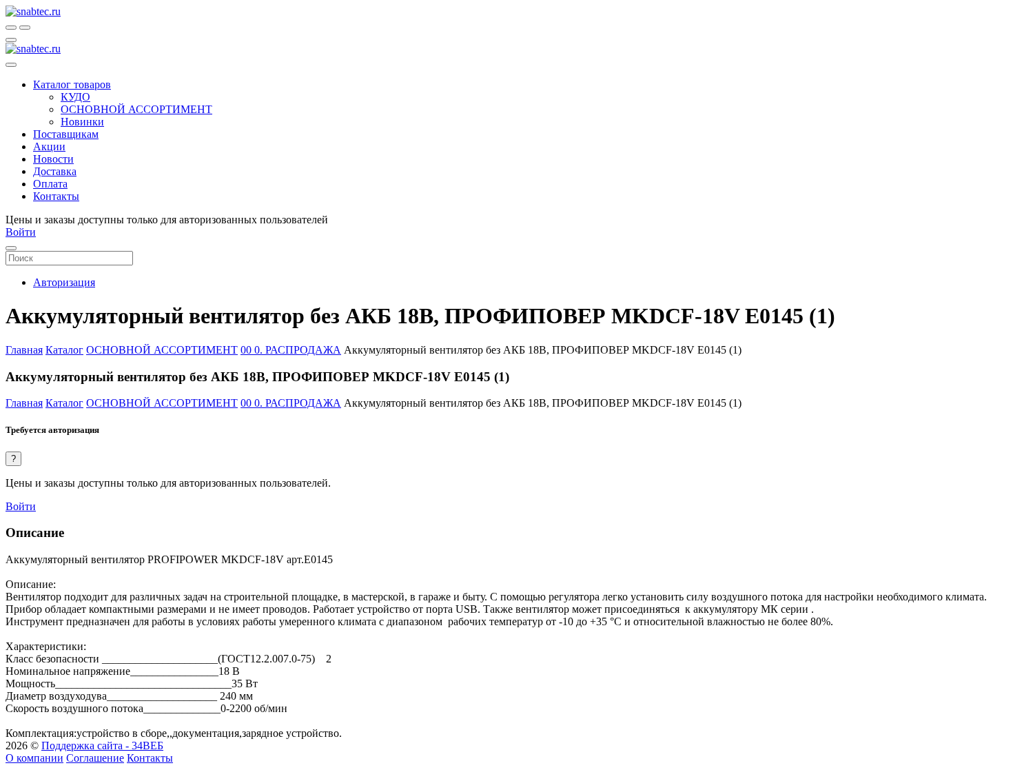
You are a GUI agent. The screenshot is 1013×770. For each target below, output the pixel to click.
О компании (34, 758)
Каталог (64, 350)
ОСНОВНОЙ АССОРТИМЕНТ (162, 350)
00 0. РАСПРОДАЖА (291, 350)
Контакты (150, 758)
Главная (24, 350)
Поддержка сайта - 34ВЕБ (102, 745)
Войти (21, 506)
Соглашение (95, 758)
